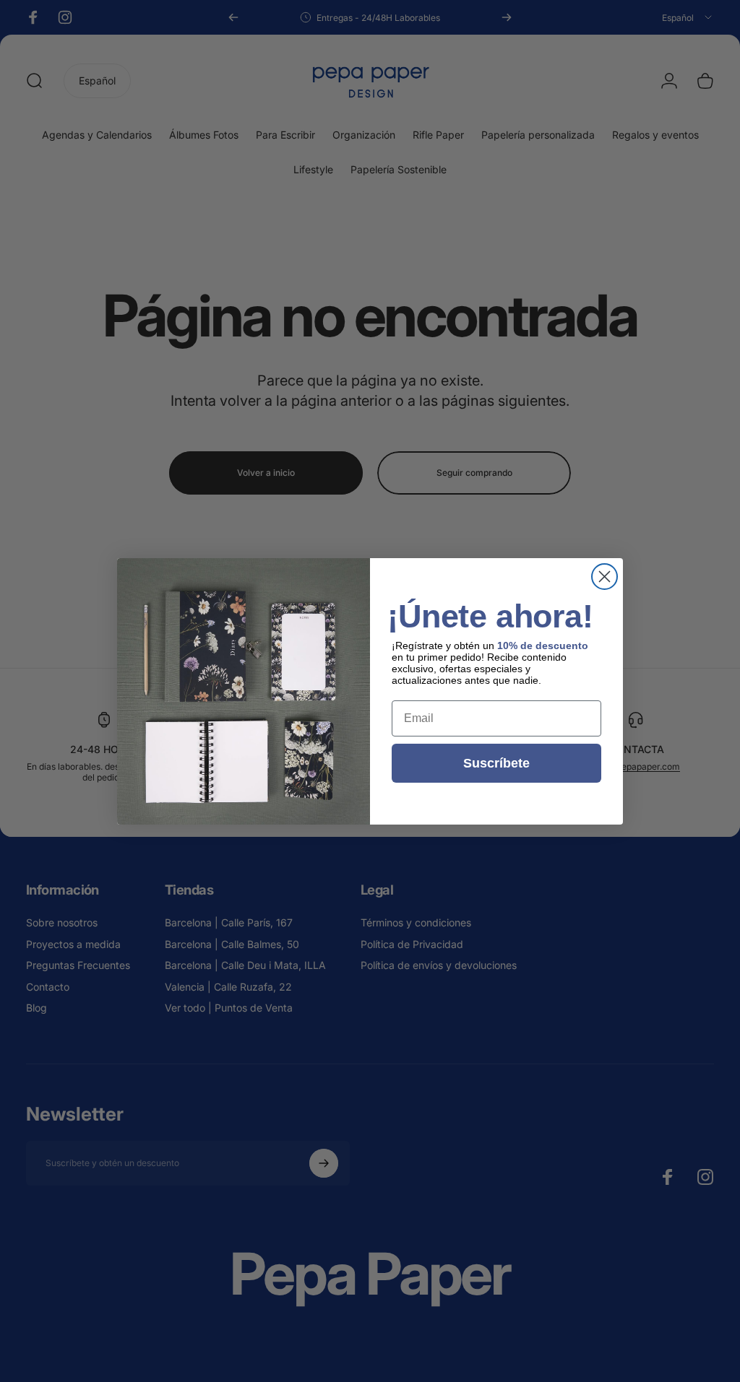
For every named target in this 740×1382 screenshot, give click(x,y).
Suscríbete (496, 763)
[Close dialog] (604, 576)
